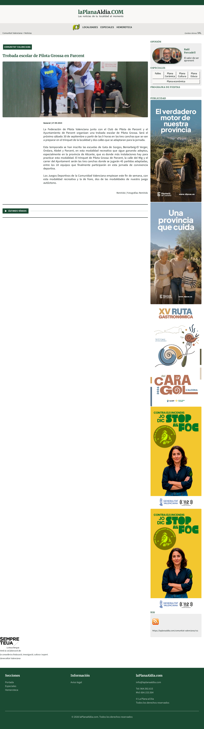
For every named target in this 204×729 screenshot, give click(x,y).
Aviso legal (76, 682)
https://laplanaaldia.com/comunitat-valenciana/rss (175, 630)
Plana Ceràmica (170, 75)
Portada (9, 682)
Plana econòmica (176, 81)
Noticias (28, 33)
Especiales (107, 27)
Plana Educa (194, 75)
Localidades (90, 27)
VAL (199, 33)
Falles (158, 73)
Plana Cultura (182, 75)
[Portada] (76, 27)
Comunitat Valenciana (12, 33)
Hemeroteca (124, 27)
